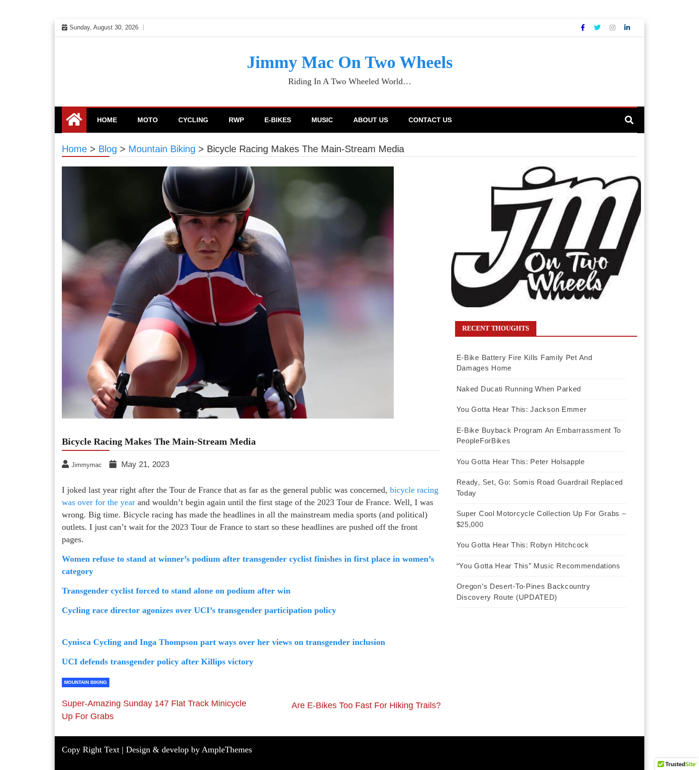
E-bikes (277, 120)
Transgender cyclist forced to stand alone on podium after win (176, 590)
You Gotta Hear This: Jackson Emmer (521, 409)
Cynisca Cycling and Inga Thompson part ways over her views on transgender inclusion (223, 642)
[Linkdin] (627, 27)
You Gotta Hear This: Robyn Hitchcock (522, 545)
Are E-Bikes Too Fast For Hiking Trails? (366, 705)
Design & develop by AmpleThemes (189, 749)
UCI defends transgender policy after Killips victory (157, 661)
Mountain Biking (85, 682)
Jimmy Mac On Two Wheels (350, 62)
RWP (236, 120)
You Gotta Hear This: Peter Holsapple (520, 462)
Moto (147, 120)
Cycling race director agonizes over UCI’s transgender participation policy (199, 610)
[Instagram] (613, 27)
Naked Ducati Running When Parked (518, 389)
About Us (370, 120)
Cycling (193, 120)
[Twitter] (598, 27)
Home (107, 120)
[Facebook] (584, 27)
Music (322, 120)
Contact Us (430, 120)
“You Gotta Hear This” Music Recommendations (538, 566)
